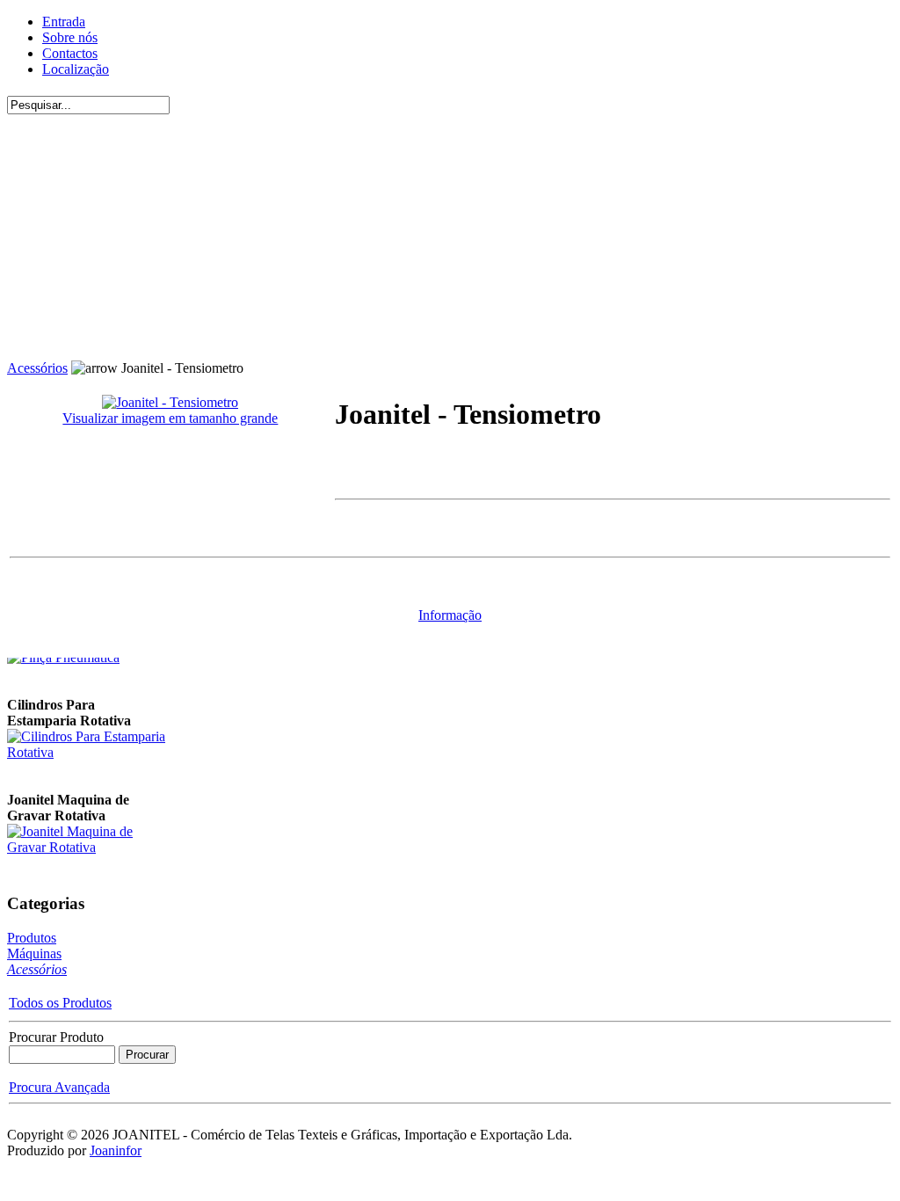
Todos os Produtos (60, 1002)
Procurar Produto (56, 1037)
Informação (450, 615)
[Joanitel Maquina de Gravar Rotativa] (86, 844)
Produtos (31, 937)
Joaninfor (116, 1150)
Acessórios (37, 367)
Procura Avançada (59, 1087)
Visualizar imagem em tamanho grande (170, 418)
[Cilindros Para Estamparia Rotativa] (86, 749)
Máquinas (34, 953)
